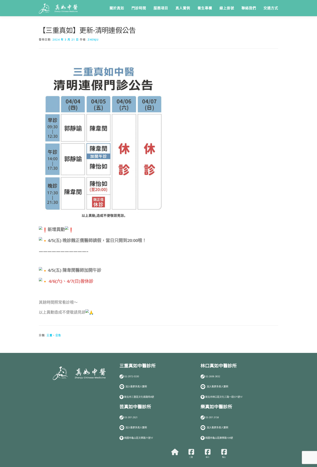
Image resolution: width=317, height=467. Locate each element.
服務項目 (161, 8)
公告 (58, 335)
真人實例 (183, 8)
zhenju (93, 39)
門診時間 (139, 8)
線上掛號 (227, 8)
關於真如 (117, 8)
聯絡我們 (249, 8)
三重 (49, 335)
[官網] (175, 452)
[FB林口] (207, 452)
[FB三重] (191, 452)
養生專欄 (205, 8)
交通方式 (271, 8)
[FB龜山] (224, 452)
